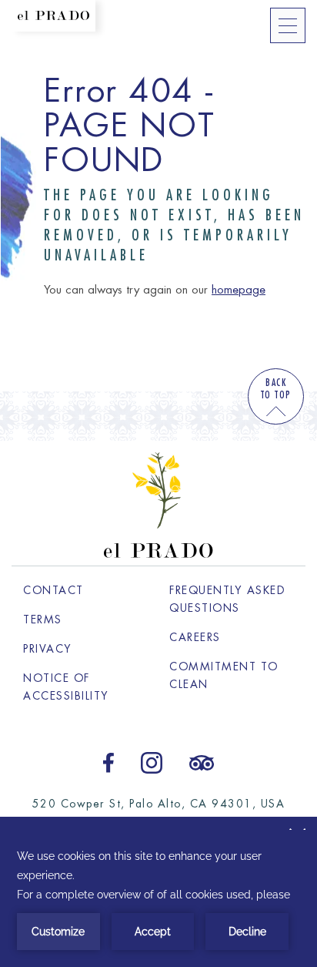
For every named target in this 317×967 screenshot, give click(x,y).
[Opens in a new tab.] (108, 761)
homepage (238, 290)
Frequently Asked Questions (227, 599)
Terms (42, 619)
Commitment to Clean (224, 675)
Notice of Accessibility (66, 687)
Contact (53, 590)
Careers (231, 637)
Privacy (47, 648)
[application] (158, 898)
